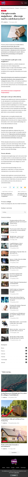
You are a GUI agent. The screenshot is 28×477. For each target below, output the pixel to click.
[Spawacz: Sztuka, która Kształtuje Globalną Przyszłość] (5, 261)
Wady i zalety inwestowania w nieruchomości (10, 445)
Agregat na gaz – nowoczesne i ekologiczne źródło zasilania (17, 237)
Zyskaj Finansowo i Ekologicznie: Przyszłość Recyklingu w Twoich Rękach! (17, 315)
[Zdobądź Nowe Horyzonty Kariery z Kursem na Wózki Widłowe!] (5, 268)
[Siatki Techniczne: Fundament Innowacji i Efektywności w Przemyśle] (5, 291)
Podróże (3, 356)
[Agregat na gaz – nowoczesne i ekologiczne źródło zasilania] (5, 238)
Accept (14, 475)
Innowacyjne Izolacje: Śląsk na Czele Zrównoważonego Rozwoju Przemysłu (17, 299)
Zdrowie (3, 362)
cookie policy (16, 472)
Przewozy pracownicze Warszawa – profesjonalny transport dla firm (18, 229)
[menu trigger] (25, 3)
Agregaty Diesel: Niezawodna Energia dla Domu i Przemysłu (17, 337)
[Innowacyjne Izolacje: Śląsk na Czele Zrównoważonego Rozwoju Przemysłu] (5, 299)
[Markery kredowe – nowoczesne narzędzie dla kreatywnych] (5, 331)
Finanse (3, 10)
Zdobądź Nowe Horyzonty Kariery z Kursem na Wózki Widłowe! (18, 267)
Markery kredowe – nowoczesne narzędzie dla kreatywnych (17, 330)
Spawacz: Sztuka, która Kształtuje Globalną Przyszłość (18, 260)
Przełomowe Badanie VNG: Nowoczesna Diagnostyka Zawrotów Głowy (16, 275)
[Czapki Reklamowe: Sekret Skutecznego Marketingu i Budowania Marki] (5, 246)
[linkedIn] (21, 187)
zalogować (9, 203)
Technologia (4, 359)
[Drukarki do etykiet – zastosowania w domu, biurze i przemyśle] (5, 323)
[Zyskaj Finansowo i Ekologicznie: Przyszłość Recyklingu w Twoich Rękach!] (5, 316)
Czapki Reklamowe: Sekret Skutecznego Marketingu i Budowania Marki (16, 245)
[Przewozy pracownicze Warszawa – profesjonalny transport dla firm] (5, 230)
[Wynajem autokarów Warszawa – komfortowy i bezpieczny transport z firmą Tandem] (5, 223)
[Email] (25, 187)
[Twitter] (13, 187)
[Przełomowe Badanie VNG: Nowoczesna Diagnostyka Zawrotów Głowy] (5, 276)
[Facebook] (10, 187)
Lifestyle (3, 353)
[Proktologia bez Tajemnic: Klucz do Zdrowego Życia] (5, 253)
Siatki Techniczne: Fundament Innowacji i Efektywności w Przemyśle (17, 291)
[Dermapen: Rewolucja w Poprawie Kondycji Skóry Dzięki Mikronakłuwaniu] (5, 308)
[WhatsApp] (17, 187)
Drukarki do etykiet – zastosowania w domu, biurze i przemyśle (18, 322)
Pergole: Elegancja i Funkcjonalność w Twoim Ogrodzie (18, 283)
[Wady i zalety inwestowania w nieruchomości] (14, 434)
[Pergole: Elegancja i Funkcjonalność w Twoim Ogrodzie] (5, 284)
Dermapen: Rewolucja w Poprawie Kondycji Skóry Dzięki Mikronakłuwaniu (18, 307)
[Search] (21, 3)
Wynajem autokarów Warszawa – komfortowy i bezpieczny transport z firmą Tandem (18, 222)
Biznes (2, 348)
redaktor (5, 22)
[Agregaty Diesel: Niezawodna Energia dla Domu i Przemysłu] (5, 338)
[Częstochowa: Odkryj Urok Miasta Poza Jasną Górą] (14, 408)
